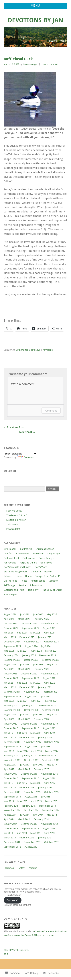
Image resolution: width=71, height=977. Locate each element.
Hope (19, 576)
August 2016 (49, 778)
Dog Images (54, 553)
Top (6, 953)
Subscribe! (12, 900)
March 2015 (51, 801)
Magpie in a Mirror (16, 519)
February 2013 (26, 837)
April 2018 (36, 751)
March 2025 (10, 637)
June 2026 (38, 614)
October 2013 (11, 828)
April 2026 (9, 619)
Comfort (8, 553)
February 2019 (26, 737)
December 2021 (12, 692)
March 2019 (10, 737)
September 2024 (12, 646)
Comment (51, 410)
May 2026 (52, 614)
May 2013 (35, 833)
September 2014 (50, 810)
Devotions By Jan (35, 20)
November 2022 (49, 673)
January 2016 (45, 787)
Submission (36, 585)
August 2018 (31, 746)
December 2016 (29, 773)
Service (22, 585)
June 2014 (38, 814)
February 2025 (26, 637)
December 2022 (29, 673)
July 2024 (45, 646)
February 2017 (41, 769)
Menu (35, 5)
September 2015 (12, 796)
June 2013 (22, 833)
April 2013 (49, 833)
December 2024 (12, 641)
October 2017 (31, 760)
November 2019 (49, 723)
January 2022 (45, 687)
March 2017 (24, 769)
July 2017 (24, 764)
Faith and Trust (11, 558)
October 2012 (51, 842)
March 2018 (51, 751)
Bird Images (22, 350)
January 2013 (45, 837)
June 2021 (9, 700)
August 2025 (49, 628)
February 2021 (11, 705)
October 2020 (31, 710)
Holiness (8, 576)
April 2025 (49, 632)
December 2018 (12, 742)
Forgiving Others (28, 562)
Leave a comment (49, 64)
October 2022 (11, 678)
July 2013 (8, 833)
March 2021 (51, 700)
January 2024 (29, 655)
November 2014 (12, 810)
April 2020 (9, 719)
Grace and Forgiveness (15, 571)
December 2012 (12, 842)
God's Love (34, 350)
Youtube (33, 868)
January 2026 (10, 623)
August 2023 (10, 664)
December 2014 (47, 805)
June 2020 (38, 714)
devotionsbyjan (30, 64)
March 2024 (51, 650)
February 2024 (11, 655)
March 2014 (24, 819)
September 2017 (50, 760)
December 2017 (47, 755)
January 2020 (10, 723)
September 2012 (12, 846)
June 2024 (9, 650)
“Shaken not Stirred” (16, 515)
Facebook (9, 868)
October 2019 (11, 728)
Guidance (36, 571)
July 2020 (24, 714)
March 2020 (24, 719)
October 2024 (51, 641)
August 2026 (10, 614)
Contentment (23, 553)
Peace (24, 580)
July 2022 (8, 682)
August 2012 (31, 846)
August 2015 (31, 796)
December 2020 (47, 705)
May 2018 (22, 751)
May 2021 (22, 700)
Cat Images (26, 549)
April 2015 (36, 801)
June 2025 (22, 632)
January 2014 (10, 824)
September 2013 (30, 828)
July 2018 (45, 746)
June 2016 (22, 783)
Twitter (21, 868)
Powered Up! (13, 529)
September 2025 (30, 628)
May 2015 (22, 801)
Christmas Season (45, 549)
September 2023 (50, 660)
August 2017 (10, 764)
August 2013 (49, 828)
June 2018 (9, 751)
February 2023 (41, 669)
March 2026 (24, 619)
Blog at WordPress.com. (16, 950)
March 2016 (10, 787)
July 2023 (24, 664)
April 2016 (49, 783)
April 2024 (36, 650)
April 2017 (9, 769)
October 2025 (11, 628)
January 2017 (10, 773)
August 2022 (49, 678)
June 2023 (38, 664)
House (28, 576)
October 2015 (51, 792)
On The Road (10, 580)
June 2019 (22, 732)
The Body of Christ (52, 590)
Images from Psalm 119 (48, 576)
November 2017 (12, 760)
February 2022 (26, 687)
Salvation (53, 580)
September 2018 (12, 746)
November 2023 (12, 660)
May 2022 (35, 682)
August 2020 (10, 714)
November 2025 (49, 623)
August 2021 (31, 696)
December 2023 (47, 655)
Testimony (33, 590)
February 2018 (11, 755)
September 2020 (50, 710)
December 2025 (29, 623)
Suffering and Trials (14, 590)
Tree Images (10, 594)
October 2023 (31, 660)
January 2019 (45, 737)
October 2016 (11, 778)
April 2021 (36, 700)
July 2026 (24, 614)
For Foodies (10, 562)
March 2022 (10, 687)
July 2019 (8, 732)
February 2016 (26, 787)
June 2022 (22, 682)
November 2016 (49, 773)
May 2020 (52, 714)
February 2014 (41, 819)
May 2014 (52, 814)
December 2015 (12, 792)
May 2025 (35, 632)
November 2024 (32, 641)
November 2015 (32, 792)
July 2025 (8, 632)
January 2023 (10, 673)
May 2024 (22, 650)
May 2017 (52, 764)
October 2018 (51, 742)
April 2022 (49, 682)
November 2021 (32, 692)
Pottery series (38, 580)
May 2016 (35, 783)
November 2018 (32, 742)
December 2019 (29, 723)
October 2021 (51, 692)
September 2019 (30, 728)
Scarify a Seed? (14, 510)
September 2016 (30, 778)
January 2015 (29, 805)
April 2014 (9, 819)
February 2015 (11, 805)
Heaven (48, 571)
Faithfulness (29, 558)
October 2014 (31, 810)
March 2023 (24, 669)
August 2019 (49, 728)
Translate (29, 457)
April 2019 (49, 732)
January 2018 (29, 755)
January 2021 (29, 705)
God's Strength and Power (17, 567)
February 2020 (41, 719)
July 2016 (8, 783)
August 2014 (10, 814)
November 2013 (49, 824)
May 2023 (52, 664)
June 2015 (9, 801)
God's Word (41, 567)
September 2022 (30, 678)
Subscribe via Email (18, 883)
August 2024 (31, 646)
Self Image (9, 585)
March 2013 (10, 837)
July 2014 (24, 814)
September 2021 (12, 696)
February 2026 (41, 619)
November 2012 (32, 842)
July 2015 (45, 796)
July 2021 (45, 696)
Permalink (48, 350)
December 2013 (29, 824)
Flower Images (46, 558)
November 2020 (12, 710)
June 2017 (38, 764)
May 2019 (35, 732)
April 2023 (9, 669)
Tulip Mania (12, 524)
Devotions (38, 553)
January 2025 (45, 637)
